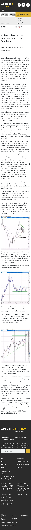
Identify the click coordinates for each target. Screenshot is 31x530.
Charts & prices (5, 471)
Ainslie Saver (20, 458)
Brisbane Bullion (21, 483)
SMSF (2, 467)
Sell (2, 461)
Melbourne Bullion (6, 483)
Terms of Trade (5, 522)
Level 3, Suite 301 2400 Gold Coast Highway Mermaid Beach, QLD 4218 (7, 499)
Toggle (4, 15)
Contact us (20, 467)
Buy (2, 458)
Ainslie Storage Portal (7, 479)
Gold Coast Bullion (6, 494)
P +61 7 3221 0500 (22, 489)
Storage (3, 464)
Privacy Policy (15, 522)
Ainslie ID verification (7, 476)
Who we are (4, 474)
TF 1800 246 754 (6, 489)
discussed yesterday (8, 152)
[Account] (23, 5)
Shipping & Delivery (23, 464)
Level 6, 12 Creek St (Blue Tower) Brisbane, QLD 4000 (23, 487)
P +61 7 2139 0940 (6, 503)
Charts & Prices (24, 15)
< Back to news (5, 50)
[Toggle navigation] (3, 10)
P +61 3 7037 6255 (6, 488)
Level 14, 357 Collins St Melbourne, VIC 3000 (7, 486)
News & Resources (22, 461)
